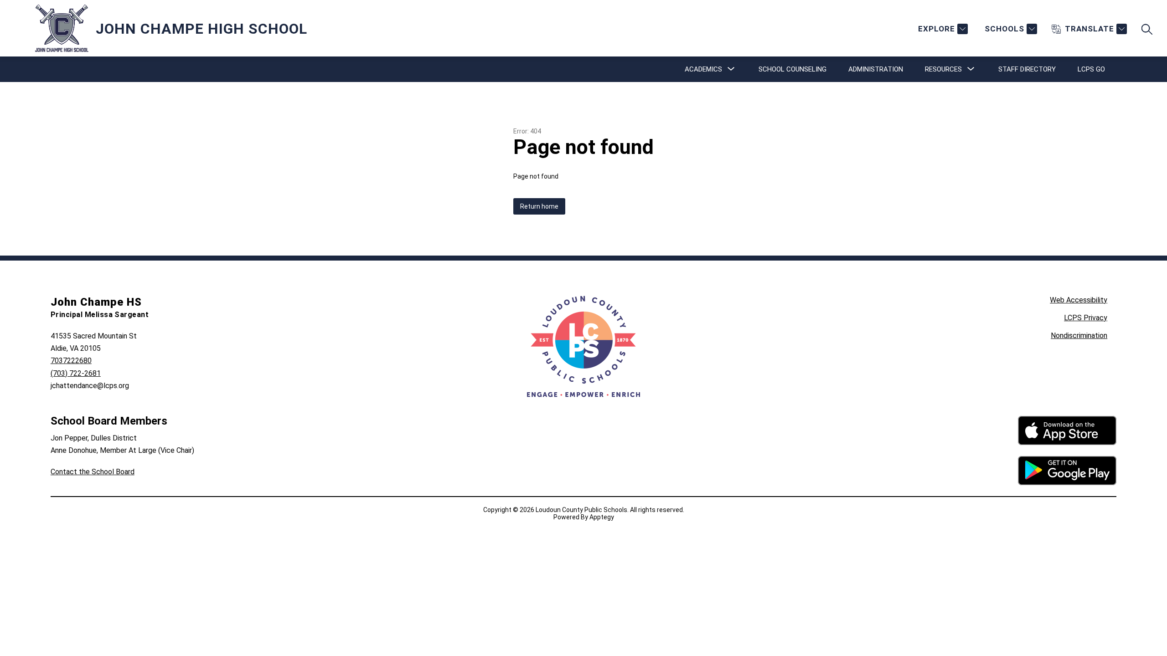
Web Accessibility (1078, 300)
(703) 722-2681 (76, 373)
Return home (539, 206)
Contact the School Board (92, 471)
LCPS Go (1091, 69)
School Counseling (792, 69)
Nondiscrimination (1079, 335)
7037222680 (71, 360)
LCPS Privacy (1085, 317)
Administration (875, 69)
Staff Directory (1027, 69)
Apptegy (601, 517)
